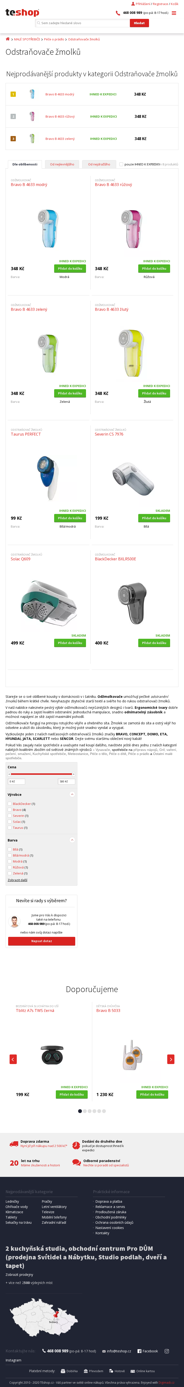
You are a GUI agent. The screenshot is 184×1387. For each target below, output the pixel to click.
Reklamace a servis (110, 1206)
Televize (48, 1212)
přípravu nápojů (145, 750)
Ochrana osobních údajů (114, 1222)
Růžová (20, 867)
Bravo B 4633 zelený (60, 139)
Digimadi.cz (166, 1383)
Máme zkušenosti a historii (40, 1165)
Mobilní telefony (54, 1217)
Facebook (150, 1351)
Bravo (19, 810)
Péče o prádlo (54, 39)
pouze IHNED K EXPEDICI (142, 164)
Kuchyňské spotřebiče (49, 754)
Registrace (160, 4)
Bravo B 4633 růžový (60, 116)
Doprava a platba (108, 1201)
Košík (174, 4)
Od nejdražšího (99, 164)
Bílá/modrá (23, 855)
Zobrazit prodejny (19, 1274)
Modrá (20, 861)
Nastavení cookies (109, 1227)
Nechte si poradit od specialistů (106, 1165)
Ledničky (12, 1201)
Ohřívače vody (17, 1206)
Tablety (11, 1217)
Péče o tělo (98, 754)
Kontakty (102, 1233)
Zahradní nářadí (54, 1222)
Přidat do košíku (70, 268)
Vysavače (103, 750)
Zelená (20, 873)
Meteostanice (78, 754)
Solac (19, 821)
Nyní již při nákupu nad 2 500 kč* (44, 1146)
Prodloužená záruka (110, 1212)
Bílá (17, 849)
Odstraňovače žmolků (84, 39)
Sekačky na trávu (19, 1222)
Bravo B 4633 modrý (60, 94)
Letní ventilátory (54, 1206)
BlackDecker (24, 804)
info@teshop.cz (119, 1351)
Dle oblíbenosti (24, 164)
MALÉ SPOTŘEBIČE (27, 39)
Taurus (20, 827)
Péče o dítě (117, 754)
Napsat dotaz (41, 941)
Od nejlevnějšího (62, 164)
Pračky (47, 1201)
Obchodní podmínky (110, 1217)
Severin (20, 816)
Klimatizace (14, 1212)
